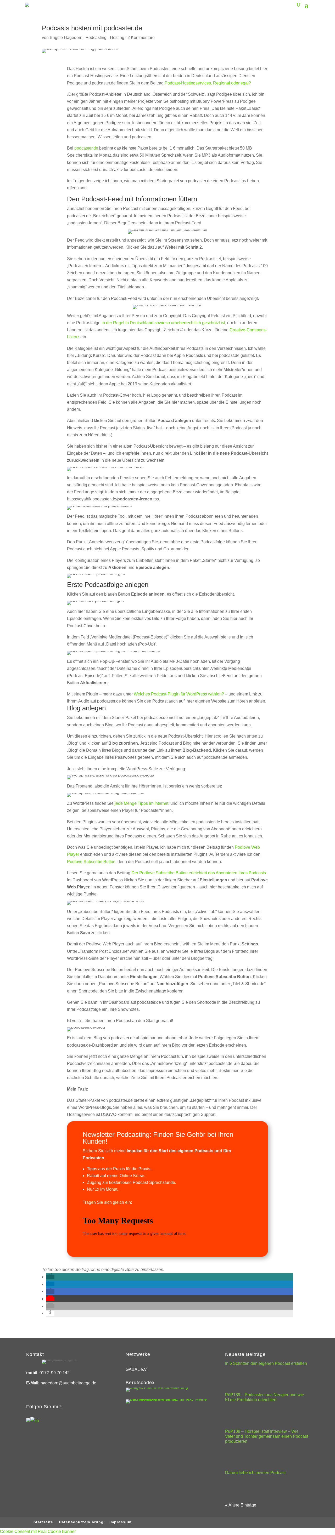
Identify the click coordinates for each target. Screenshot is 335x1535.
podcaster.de (86, 148)
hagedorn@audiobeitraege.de (68, 1383)
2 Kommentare (141, 37)
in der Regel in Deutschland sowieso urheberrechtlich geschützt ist (163, 323)
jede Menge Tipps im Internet (141, 803)
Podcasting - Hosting (105, 37)
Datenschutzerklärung (81, 1522)
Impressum (120, 1522)
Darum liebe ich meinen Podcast (255, 1472)
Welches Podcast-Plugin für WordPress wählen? (179, 694)
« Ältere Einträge (240, 1505)
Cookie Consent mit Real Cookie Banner (38, 1531)
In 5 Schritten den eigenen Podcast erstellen (266, 1363)
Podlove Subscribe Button (91, 861)
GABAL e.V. (137, 1369)
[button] (50, 1277)
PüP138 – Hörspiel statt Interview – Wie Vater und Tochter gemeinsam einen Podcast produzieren (266, 1436)
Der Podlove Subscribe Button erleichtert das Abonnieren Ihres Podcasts (198, 873)
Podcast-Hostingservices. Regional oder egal (207, 83)
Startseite (43, 1522)
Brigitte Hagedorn (66, 37)
